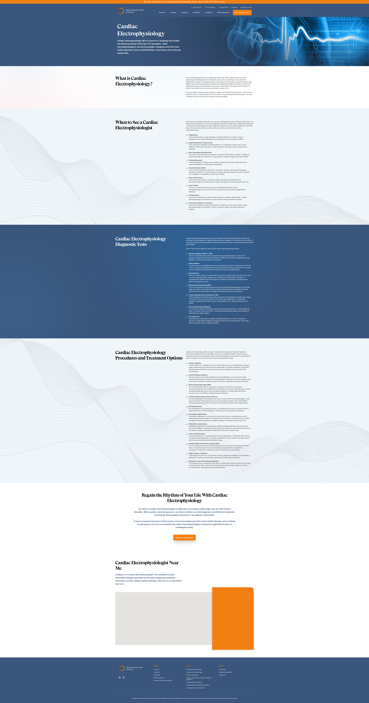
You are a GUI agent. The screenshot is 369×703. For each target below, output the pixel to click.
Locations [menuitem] (184, 12)
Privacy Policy (198, 698)
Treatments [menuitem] (196, 12)
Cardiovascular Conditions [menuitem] (194, 682)
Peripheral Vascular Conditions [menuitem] (195, 688)
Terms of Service (188, 698)
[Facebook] (120, 677)
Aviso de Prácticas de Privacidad (228, 698)
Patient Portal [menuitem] (224, 7)
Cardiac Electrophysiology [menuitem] (194, 672)
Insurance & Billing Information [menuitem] (163, 680)
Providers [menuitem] (173, 12)
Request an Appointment (184, 538)
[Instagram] (124, 677)
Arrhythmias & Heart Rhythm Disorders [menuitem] (197, 685)
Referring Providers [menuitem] (246, 7)
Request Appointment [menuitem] (225, 672)
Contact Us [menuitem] (222, 675)
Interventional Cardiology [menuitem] (194, 669)
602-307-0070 (212, 2)
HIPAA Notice (178, 698)
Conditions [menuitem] (208, 12)
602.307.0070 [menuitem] (197, 7)
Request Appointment (242, 12)
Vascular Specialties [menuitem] (192, 675)
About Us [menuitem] (162, 12)
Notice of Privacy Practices (210, 698)
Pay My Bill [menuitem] (234, 7)
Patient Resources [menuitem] (223, 12)
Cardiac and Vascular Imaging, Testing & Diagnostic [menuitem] (198, 678)
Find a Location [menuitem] (211, 7)
